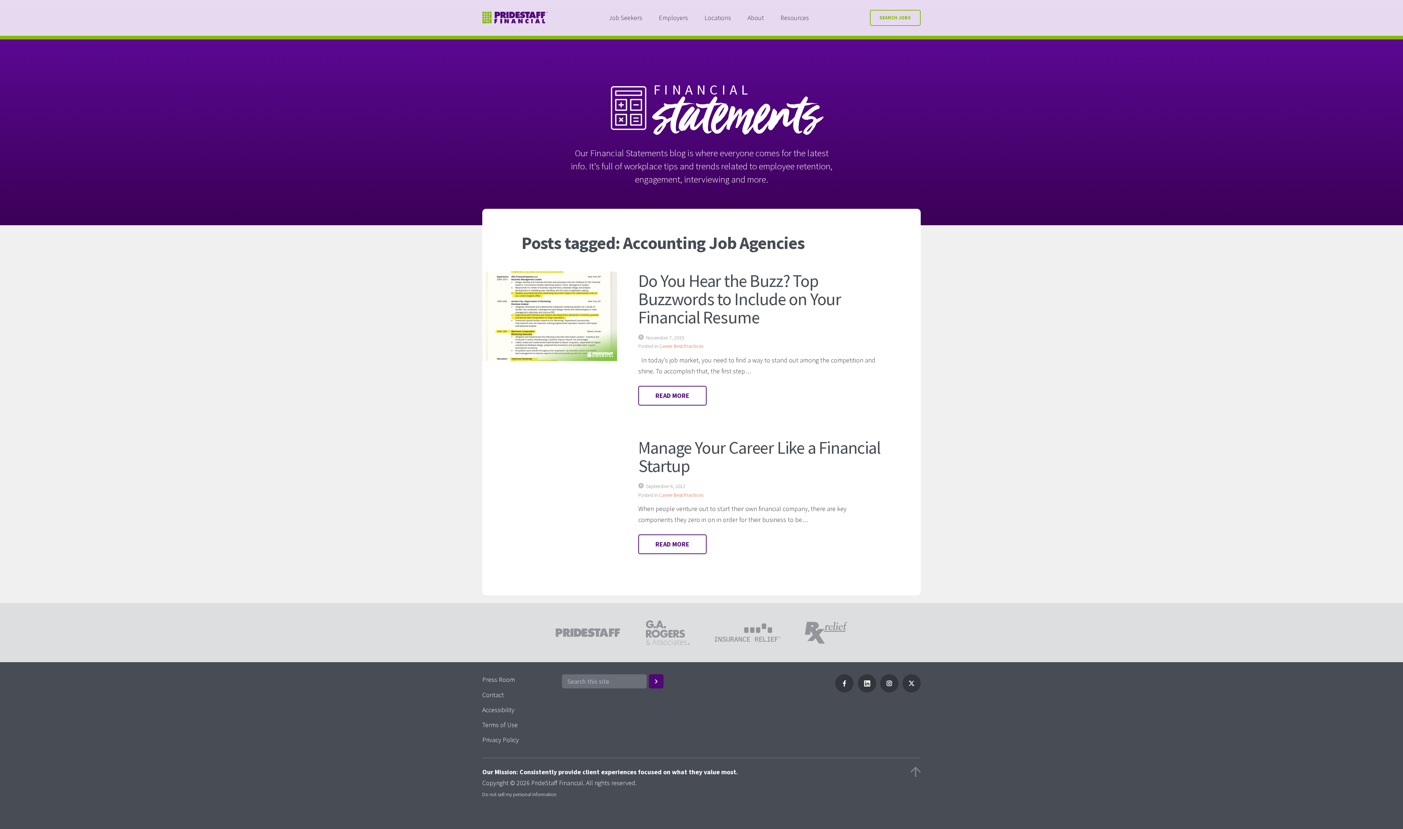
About (756, 18)
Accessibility (498, 710)
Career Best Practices (681, 346)
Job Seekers (625, 18)
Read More (672, 395)
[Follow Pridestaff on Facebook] (844, 690)
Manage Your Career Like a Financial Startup (759, 457)
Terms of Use (500, 725)
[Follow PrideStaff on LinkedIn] (867, 690)
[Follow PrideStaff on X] (911, 690)
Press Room (498, 679)
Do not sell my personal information (519, 794)
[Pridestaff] (515, 18)
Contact (493, 695)
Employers (673, 18)
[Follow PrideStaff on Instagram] (889, 690)
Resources (794, 18)
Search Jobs (895, 18)
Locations (717, 18)
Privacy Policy (500, 740)
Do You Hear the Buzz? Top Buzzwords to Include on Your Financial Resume (739, 299)
